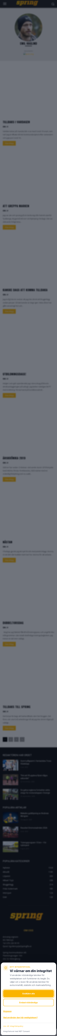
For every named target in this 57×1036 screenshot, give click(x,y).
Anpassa (7, 1011)
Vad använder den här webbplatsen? (20, 1017)
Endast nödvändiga (28, 1002)
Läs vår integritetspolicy (13, 1026)
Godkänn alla (28, 993)
